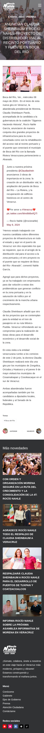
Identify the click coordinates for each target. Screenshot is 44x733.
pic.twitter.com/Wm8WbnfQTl (22, 213)
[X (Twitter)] (21, 726)
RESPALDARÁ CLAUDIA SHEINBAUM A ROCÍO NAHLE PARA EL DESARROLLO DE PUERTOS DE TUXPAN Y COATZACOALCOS (21, 581)
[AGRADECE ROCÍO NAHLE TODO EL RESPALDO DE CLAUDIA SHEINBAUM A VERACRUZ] (22, 515)
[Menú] (39, 5)
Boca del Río (9, 421)
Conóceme (8, 691)
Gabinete (7, 695)
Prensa (31, 17)
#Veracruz (27, 209)
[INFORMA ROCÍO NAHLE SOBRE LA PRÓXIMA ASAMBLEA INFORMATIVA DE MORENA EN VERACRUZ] (22, 605)
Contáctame (9, 711)
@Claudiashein (26, 170)
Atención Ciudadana (13, 707)
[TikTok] (27, 726)
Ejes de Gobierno (12, 699)
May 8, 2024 (13, 224)
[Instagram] (10, 726)
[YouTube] (5, 726)
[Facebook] (16, 726)
